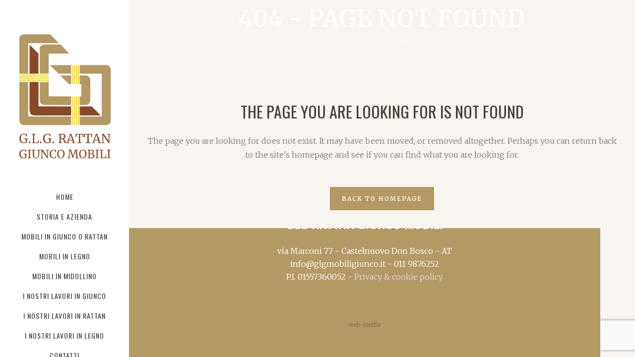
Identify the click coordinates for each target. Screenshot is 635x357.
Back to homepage (382, 198)
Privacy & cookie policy (398, 277)
